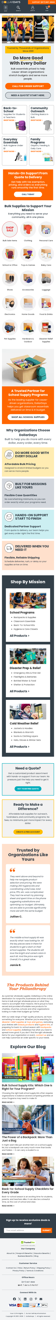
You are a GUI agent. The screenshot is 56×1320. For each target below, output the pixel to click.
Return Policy (29, 1268)
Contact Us (11, 1268)
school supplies (13, 1030)
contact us (41, 1035)
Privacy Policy (18, 1271)
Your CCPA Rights (16, 1313)
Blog (36, 1256)
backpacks (46, 1027)
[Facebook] (15, 1299)
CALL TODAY (28, 194)
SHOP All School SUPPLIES (28, 417)
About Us (10, 1253)
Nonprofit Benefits (24, 1253)
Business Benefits (25, 1256)
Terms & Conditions (34, 1271)
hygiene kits (44, 1024)
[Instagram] (31, 1299)
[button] (32, 8)
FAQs (20, 1268)
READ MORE (8, 1102)
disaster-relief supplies (13, 1022)
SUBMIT (46, 1230)
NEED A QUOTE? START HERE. (28, 95)
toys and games (35, 1022)
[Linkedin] (25, 1298)
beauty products (26, 1024)
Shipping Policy (43, 1268)
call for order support (28, 86)
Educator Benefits (41, 1253)
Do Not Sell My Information (36, 1313)
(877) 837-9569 (48, 2)
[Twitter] (19, 1299)
